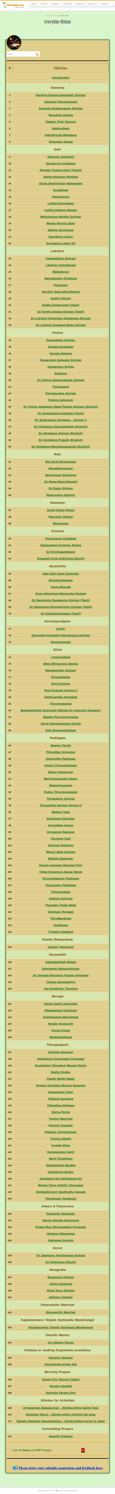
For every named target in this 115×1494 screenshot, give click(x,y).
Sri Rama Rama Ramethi (60, 481)
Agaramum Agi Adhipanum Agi (60, 1178)
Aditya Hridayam (60, 1283)
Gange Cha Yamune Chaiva (60, 1379)
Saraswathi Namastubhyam (60, 968)
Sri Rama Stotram (61, 488)
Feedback (68, 3)
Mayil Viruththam (60, 1158)
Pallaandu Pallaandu (60, 1213)
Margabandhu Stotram (60, 670)
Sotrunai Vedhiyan (60, 845)
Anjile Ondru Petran (60, 510)
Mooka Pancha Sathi (60, 223)
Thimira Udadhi (60, 1138)
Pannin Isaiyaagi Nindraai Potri (60, 865)
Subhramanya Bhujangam (61, 1017)
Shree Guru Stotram (60, 1290)
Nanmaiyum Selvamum (60, 474)
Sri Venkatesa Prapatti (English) (61, 439)
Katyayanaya (60, 196)
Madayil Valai (61, 811)
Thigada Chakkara (60, 931)
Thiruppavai (60, 386)
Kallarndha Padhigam (61, 758)
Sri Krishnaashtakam (60, 551)
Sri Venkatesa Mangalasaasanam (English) (60, 446)
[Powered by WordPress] (57, 1490)
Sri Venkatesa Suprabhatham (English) (60, 426)
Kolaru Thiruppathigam (61, 765)
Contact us (92, 3)
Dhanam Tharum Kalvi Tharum (61, 170)
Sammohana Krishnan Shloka (60, 545)
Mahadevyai (61, 271)
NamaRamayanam (61, 468)
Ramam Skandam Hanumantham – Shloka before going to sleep (61, 1421)
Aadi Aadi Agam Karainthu (60, 573)
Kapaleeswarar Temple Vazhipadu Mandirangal (60, 1327)
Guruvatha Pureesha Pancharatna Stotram (61, 635)
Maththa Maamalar (60, 858)
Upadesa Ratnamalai (61, 1233)
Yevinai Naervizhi (61, 1118)
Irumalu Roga (60, 1145)
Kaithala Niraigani (60, 1052)
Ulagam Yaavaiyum (61, 946)
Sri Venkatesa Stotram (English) (61, 433)
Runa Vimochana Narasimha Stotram (60, 593)
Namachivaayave (60, 785)
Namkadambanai (60, 1036)
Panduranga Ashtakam (60, 538)
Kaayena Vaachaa (61, 1357)
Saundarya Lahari (61, 236)
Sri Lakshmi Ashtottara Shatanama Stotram (61, 318)
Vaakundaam (60, 128)
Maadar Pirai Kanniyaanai (60, 716)
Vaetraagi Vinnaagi (61, 911)
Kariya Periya (61, 1112)
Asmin (60, 628)
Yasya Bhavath (61, 586)
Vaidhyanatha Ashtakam (60, 696)
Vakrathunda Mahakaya (61, 134)
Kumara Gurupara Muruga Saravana (60, 1085)
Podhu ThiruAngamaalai (60, 791)
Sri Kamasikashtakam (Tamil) (61, 613)
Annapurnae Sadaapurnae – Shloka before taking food (60, 1407)
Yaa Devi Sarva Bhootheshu (60, 291)
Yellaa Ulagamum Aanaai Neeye (60, 871)
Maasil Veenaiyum (60, 772)
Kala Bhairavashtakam (60, 730)
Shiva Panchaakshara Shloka (61, 723)
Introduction (60, 77)
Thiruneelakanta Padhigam (60, 878)
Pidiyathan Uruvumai (60, 752)
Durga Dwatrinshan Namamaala (60, 183)
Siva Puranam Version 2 (60, 690)
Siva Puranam (60, 683)
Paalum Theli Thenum (61, 121)
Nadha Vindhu (60, 1072)
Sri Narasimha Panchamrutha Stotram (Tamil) (60, 606)
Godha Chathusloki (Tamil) (60, 304)
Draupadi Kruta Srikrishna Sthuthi (60, 558)
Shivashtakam (60, 677)
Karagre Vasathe (60, 1386)
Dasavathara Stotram (60, 340)
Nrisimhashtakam (61, 580)
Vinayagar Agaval (61, 141)
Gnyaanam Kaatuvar (61, 831)
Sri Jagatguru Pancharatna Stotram (60, 1255)
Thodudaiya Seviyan (61, 798)
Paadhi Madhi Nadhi (61, 1078)
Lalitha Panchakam (61, 203)
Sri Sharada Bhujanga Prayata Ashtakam (61, 975)
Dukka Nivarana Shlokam (60, 176)
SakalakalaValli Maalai (60, 961)
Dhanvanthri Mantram (61, 1312)
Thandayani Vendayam (60, 1198)
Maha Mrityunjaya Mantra (60, 663)
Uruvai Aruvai (60, 1030)
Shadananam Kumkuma (60, 1010)
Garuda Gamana (61, 353)
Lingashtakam (60, 657)
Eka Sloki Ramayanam (60, 461)
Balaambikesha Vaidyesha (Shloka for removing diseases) (61, 710)
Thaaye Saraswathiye (60, 981)
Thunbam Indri (60, 838)
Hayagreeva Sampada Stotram (60, 360)
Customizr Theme (72, 1490)
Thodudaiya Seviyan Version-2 (61, 805)
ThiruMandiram (60, 918)
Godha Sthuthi (61, 298)
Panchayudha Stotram (60, 393)
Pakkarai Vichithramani (61, 1131)
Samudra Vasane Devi (61, 1392)
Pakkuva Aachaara (60, 1098)
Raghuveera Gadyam (60, 494)
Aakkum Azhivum (61, 898)
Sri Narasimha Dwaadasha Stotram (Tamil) (61, 600)
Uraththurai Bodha (60, 1171)
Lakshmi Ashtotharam (61, 265)
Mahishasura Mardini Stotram (60, 216)
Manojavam (61, 523)
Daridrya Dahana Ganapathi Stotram (61, 95)
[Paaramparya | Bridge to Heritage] (13, 5)
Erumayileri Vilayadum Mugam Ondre (60, 1065)
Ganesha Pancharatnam (60, 101)
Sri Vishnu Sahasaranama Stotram (60, 380)
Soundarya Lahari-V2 (60, 243)
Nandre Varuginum (61, 229)
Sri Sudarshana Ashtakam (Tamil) (61, 413)
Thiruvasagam (60, 891)
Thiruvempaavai (61, 703)
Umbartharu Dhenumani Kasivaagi (60, 1058)
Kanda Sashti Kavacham (60, 1003)
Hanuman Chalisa (61, 516)
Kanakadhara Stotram (61, 258)
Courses (44, 3)
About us (80, 3)
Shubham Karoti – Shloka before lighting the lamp (61, 1414)
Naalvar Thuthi (61, 745)
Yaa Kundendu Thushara (61, 988)
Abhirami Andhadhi (60, 156)
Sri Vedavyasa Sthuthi (60, 1262)
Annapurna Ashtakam (60, 163)
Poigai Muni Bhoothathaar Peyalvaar (60, 1226)
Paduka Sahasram (60, 399)
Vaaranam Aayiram (60, 1240)
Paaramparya (45, 1490)
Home (34, 3)
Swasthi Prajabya (61, 1436)
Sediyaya (60, 373)
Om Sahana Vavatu (61, 1342)
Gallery (104, 3)
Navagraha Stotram (61, 1277)
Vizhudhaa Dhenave (60, 1105)
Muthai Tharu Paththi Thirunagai (60, 1185)
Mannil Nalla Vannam (60, 851)
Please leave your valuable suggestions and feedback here (60, 1467)
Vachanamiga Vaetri (60, 1151)
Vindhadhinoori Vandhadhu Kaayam (61, 1191)
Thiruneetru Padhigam (60, 885)
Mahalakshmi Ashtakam (60, 278)
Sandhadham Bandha (60, 1165)
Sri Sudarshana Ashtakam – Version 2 (61, 419)
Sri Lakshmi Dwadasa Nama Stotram (61, 324)
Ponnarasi (61, 285)
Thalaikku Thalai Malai (60, 905)
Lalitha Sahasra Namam (60, 210)
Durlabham (60, 190)
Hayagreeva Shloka (61, 366)
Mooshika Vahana (61, 115)
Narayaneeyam (61, 641)
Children (55, 3)
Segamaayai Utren (60, 1092)
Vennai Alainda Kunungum (60, 1220)
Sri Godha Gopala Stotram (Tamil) (60, 311)
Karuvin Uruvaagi (61, 1125)
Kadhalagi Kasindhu (61, 818)
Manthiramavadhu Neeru (60, 778)
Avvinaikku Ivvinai (60, 825)
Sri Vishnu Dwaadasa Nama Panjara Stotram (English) (60, 406)
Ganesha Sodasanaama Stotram (61, 108)
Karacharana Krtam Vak (61, 1364)
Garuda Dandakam (60, 346)
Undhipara (60, 925)
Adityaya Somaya (61, 1297)
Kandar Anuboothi (60, 1023)
